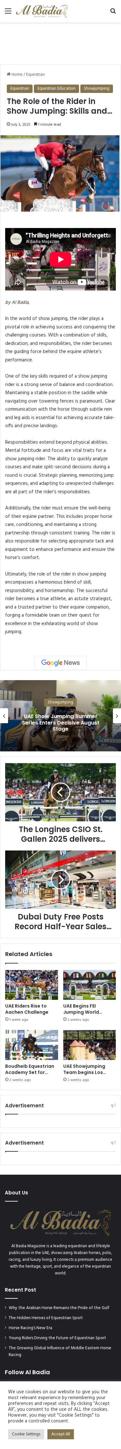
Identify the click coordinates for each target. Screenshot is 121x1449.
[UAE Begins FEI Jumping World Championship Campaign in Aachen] (89, 985)
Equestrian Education (56, 88)
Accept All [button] (60, 1434)
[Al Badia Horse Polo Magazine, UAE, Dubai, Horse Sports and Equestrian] (42, 11)
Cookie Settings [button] (26, 1434)
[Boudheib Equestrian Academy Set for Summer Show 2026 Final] (31, 1045)
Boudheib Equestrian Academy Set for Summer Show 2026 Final (29, 1075)
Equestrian (35, 74)
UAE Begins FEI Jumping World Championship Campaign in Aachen (88, 1015)
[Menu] (8, 13)
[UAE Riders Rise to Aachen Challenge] (31, 985)
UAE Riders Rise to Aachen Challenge (26, 1009)
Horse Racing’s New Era (30, 1328)
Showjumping (96, 88)
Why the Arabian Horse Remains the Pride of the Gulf (59, 1308)
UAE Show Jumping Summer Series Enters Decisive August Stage (60, 722)
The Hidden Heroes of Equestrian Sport (46, 1318)
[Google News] (61, 663)
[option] (60, 715)
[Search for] (113, 13)
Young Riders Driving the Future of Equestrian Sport (57, 1338)
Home (17, 74)
